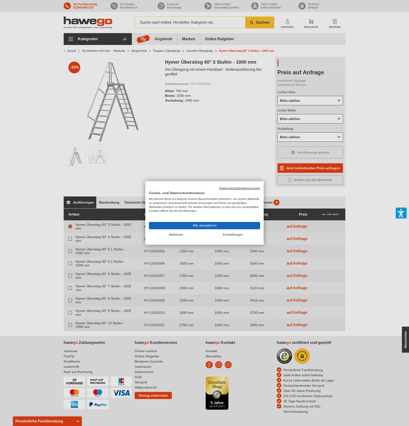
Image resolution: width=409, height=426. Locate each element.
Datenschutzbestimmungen (239, 188)
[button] (401, 213)
